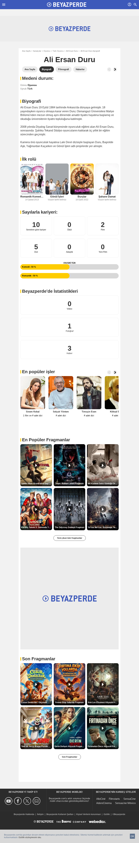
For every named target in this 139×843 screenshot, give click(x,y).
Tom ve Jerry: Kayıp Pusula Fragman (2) (36, 746)
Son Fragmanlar (69, 757)
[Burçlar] (82, 179)
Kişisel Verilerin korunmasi (88, 814)
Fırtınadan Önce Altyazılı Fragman (103, 746)
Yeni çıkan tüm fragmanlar (69, 538)
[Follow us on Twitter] (27, 801)
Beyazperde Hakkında (24, 814)
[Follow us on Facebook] (18, 801)
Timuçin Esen (89, 411)
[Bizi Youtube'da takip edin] (9, 801)
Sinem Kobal (32, 411)
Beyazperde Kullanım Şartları (59, 814)
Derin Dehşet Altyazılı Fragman (70, 746)
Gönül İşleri (57, 196)
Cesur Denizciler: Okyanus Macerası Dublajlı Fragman (36, 702)
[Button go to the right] (115, 69)
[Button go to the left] (109, 69)
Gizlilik (107, 814)
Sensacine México (125, 803)
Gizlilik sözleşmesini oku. (30, 837)
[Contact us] (37, 801)
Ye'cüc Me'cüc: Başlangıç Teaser (103, 527)
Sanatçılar (37, 51)
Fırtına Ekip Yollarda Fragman (69, 702)
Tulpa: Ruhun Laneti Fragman (69, 483)
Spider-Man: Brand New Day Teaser (36, 483)
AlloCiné (100, 798)
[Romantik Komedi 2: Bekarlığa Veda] (32, 179)
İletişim (40, 814)
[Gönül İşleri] (57, 179)
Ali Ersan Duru (72, 51)
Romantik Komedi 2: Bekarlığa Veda (32, 196)
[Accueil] (66, 4)
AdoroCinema (104, 803)
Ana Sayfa (26, 51)
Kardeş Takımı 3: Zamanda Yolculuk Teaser (36, 527)
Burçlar (82, 196)
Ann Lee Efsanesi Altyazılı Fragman (103, 702)
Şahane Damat (107, 196)
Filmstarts (114, 798)
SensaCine (129, 798)
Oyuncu (47, 51)
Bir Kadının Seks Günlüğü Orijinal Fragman (103, 483)
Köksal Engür (117, 411)
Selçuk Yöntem (61, 411)
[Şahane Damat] (107, 179)
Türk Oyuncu (58, 51)
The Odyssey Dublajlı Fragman (69, 527)
